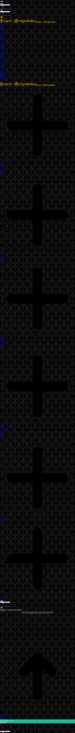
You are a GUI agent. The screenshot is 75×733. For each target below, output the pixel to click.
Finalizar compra (7, 14)
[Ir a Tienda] (37, 713)
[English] (1, 1)
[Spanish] (2, 1)
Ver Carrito (2, 14)
